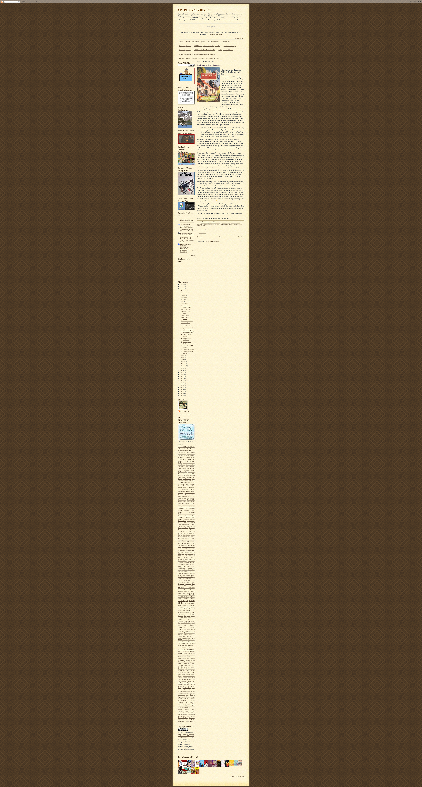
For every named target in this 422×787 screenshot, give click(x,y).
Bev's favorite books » (238, 776)
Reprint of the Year (190, 655)
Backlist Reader (187, 479)
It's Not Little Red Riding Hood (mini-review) (187, 331)
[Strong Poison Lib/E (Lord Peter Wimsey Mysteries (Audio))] (198, 765)
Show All (193, 255)
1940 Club (192, 452)
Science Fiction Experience (186, 662)
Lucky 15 (188, 584)
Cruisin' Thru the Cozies (184, 531)
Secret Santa (187, 663)
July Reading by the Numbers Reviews (186, 342)
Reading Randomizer (183, 651)
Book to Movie (187, 496)
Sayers (193, 660)
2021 (181, 372)
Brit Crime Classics (186, 505)
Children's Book (190, 516)
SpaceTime (181, 669)
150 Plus (192, 450)
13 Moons (185, 450)
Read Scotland (185, 641)
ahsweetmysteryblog (185, 244)
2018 (181, 378)
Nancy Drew (187, 616)
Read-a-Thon (184, 647)
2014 (181, 387)
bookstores (187, 503)
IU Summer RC (190, 568)
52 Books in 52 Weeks (186, 458)
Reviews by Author (185, 50)
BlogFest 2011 (191, 486)
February (183, 364)
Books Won (181, 503)
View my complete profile (184, 414)
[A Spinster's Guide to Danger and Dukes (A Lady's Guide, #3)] (236, 765)
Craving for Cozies (183, 528)
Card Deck (184, 508)
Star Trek (192, 670)
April (182, 359)
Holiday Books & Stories (225, 50)
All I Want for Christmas (186, 467)
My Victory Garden (185, 46)
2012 (181, 391)
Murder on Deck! (185, 323)
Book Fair (181, 494)
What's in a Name (183, 708)
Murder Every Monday (188, 603)
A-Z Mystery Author (186, 462)
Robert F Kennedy (182, 658)
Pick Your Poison (189, 633)
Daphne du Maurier (216, 34)
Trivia (185, 689)
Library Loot (191, 578)
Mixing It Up (191, 593)
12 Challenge (189, 448)
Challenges (181, 514)
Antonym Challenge (183, 473)
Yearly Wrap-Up (190, 721)
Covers (193, 526)
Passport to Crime (185, 309)
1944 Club (180, 454)
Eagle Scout (183, 540)
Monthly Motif (189, 598)
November (184, 293)
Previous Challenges (230, 46)
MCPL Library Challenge (189, 585)
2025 (181, 286)
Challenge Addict (190, 510)
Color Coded (190, 524)
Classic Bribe (182, 521)
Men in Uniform (189, 591)
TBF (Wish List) (227, 42)
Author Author (181, 477)
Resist (179, 656)
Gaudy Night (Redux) (186, 325)
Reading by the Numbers (186, 648)
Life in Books (182, 580)
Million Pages (181, 593)
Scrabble (180, 663)
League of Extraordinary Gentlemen (186, 573)
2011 (181, 393)
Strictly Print (191, 672)
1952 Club (184, 454)
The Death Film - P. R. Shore (187, 234)
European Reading (186, 543)
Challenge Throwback (186, 512)
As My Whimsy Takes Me (188, 475)
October (183, 295)
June (182, 355)
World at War (186, 719)
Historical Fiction (189, 562)
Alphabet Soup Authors (186, 472)
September (184, 297)
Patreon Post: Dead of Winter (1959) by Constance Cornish (187, 240)
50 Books (180, 457)
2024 (181, 288)
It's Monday (181, 568)
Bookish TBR (191, 500)
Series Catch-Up (188, 665)
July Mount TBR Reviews (187, 349)
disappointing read (185, 536)
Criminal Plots (191, 529)
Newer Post (200, 237)
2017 (181, 381)
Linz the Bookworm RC (186, 581)
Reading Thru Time (188, 653)
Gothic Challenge (182, 561)
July (182, 301)
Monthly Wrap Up (183, 601)
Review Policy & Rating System (195, 42)
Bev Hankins (184, 411)
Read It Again (185, 640)
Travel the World (187, 688)
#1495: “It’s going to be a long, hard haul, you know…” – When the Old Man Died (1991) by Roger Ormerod (187, 228)
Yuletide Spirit (181, 723)
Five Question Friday (183, 548)
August (183, 299)
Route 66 (189, 658)
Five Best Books (186, 547)
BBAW (193, 480)
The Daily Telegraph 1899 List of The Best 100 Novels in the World (199, 58)
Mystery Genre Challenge (183, 612)
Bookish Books (182, 500)
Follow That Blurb (186, 550)
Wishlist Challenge (190, 716)
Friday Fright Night (190, 554)
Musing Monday (182, 605)
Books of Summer (182, 501)
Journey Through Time (189, 570)
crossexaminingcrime (185, 237)
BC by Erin (181, 482)
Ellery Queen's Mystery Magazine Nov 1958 (187, 328)
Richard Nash (192, 656)
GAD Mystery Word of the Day (186, 556)
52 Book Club (188, 457)
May (182, 357)
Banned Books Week (186, 480)
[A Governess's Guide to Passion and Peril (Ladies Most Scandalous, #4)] (232, 765)
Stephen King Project (182, 672)
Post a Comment (202, 233)
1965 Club (187, 455)
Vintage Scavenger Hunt (186, 701)
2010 (181, 395)
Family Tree (191, 545)
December (184, 291)
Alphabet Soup (189, 470)
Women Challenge (183, 718)
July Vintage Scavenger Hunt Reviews (187, 352)
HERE (182, 441)
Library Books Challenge (188, 577)
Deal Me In (184, 533)
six (194, 665)
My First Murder (185, 315)
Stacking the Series (183, 670)
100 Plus (185, 447)
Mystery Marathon (208, 224)
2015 (181, 385)
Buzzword (183, 507)
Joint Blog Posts (181, 570)
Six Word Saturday (190, 667)
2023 (181, 368)
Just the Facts (182, 572)
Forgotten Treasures (189, 552)
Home (181, 42)
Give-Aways (191, 559)
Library (179, 575)
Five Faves (192, 547)
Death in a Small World (187, 321)
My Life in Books (189, 607)
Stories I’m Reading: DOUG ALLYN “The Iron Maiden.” (187, 221)
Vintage (187, 695)
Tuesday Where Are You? (189, 691)
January (183, 366)
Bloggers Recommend (183, 487)
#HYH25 (180, 447)
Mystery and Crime (183, 608)
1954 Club (189, 454)
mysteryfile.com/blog (185, 219)
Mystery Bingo (190, 610)
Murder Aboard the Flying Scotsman (186, 306)
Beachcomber (188, 482)
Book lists (188, 494)
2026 (181, 284)
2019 (181, 376)
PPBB (185, 634)
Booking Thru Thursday (188, 498)
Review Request (185, 656)
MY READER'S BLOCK (194, 10)
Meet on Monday (183, 589)
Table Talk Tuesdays (187, 677)
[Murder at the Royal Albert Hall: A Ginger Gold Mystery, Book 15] (241, 765)
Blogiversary (185, 489)
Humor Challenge (190, 566)
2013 (181, 389)
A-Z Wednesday (186, 463)
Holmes (180, 564)
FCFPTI (179, 547)
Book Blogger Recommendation (186, 493)
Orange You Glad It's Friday (184, 623)
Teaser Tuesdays (187, 679)
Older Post (241, 237)
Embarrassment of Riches (185, 541)
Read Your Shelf (186, 645)
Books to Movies (191, 501)
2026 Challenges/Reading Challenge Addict (207, 46)
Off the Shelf (190, 621)
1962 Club (183, 455)
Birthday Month (182, 486)
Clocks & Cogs (182, 524)
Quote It (192, 636)
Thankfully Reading (186, 681)
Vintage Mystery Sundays (186, 697)
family (186, 545)
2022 (181, 370)
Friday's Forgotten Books (183, 555)
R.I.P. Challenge (186, 638)
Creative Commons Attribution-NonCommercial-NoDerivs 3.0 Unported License (186, 735)
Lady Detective (191, 571)
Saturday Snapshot (185, 660)
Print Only (186, 636)
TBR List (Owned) (213, 42)
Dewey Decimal (186, 535)
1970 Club (192, 455)
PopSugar (180, 634)
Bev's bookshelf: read (188, 757)
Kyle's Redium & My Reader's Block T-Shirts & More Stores (197, 54)
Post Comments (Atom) (212, 241)
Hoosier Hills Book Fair (186, 564)
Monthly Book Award (183, 595)
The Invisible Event (185, 224)
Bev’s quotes (211, 26)
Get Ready (185, 559)
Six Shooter (181, 667)
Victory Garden (181, 695)
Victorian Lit (181, 693)
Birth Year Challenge (188, 484)
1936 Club (180, 452)
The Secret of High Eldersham (186, 335)
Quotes (179, 638)
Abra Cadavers (181, 465)
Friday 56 (181, 554)
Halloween (180, 562)
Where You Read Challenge (189, 712)
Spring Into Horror (190, 669)
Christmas (180, 517)
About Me (192, 463)
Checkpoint (180, 516)
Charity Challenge (190, 514)
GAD (190, 555)
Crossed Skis (184, 303)
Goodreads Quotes (239, 38)
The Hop (186, 683)
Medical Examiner (186, 587)
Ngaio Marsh (183, 617)
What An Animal (190, 706)
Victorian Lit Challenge (189, 693)
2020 (181, 374)
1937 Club (186, 452)
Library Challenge (186, 575)
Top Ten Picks (185, 686)
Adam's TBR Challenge (186, 466)
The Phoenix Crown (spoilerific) (186, 339)
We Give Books (181, 706)
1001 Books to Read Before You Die (204, 50)
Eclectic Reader (190, 540)
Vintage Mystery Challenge (186, 696)
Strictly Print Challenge (184, 674)
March (183, 361)
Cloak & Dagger (189, 523)
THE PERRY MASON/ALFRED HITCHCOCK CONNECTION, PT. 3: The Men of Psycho (187, 249)
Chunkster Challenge (189, 519)
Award (186, 477)
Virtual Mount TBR (188, 704)
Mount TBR (199, 224)
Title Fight (186, 684)
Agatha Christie (189, 466)
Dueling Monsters (185, 538)
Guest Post (191, 561)
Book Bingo (190, 491)
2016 (181, 383)
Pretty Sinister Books (186, 233)
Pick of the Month (187, 631)
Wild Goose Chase (182, 714)
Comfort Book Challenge (184, 526)
